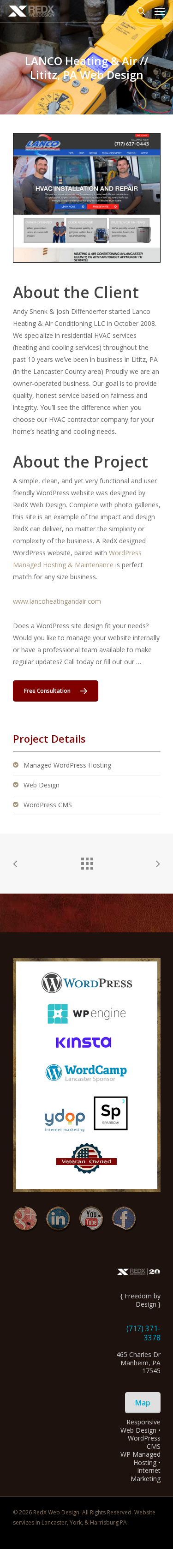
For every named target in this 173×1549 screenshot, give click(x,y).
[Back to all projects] (87, 861)
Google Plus (25, 1219)
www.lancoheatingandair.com (57, 601)
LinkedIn (58, 1219)
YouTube (91, 1219)
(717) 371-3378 (143, 1333)
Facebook (124, 1219)
